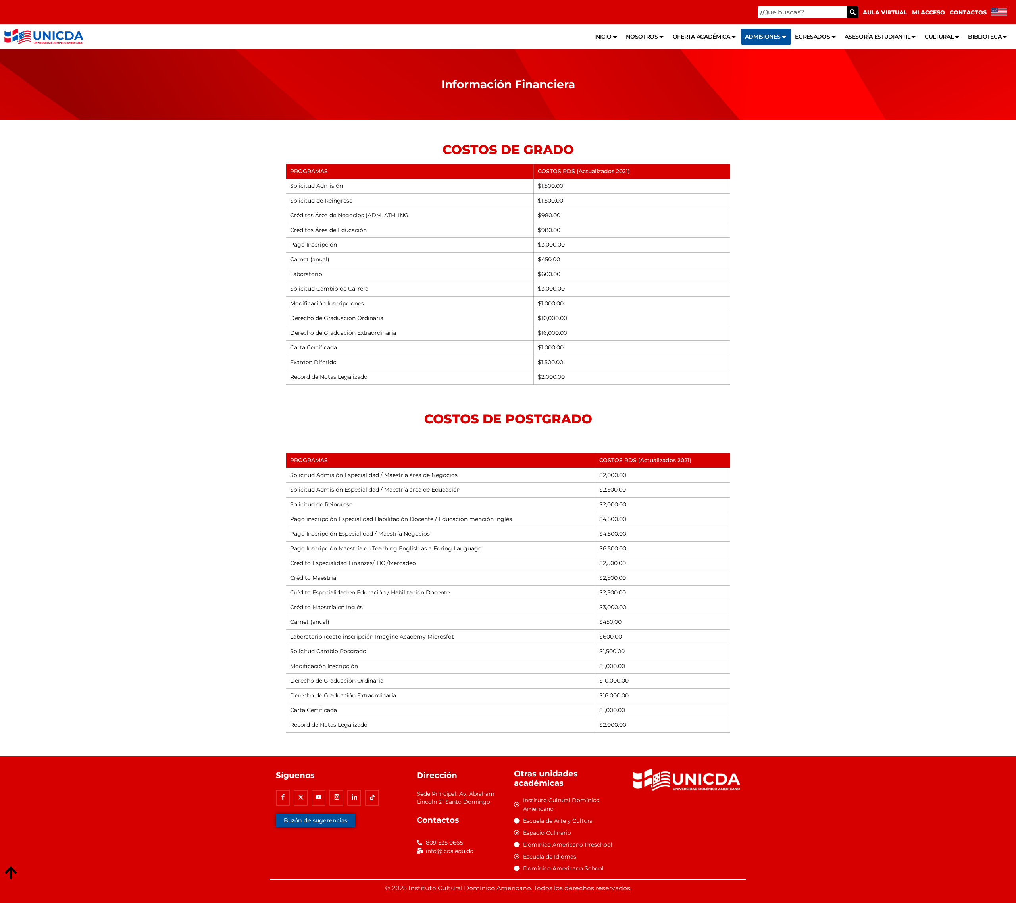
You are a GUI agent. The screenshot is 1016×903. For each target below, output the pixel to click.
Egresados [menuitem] (812, 36)
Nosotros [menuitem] (642, 36)
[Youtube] (318, 798)
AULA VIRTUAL (885, 12)
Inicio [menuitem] (602, 36)
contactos (968, 12)
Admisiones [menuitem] (763, 36)
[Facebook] (283, 798)
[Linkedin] (354, 798)
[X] (301, 798)
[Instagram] (336, 798)
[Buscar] (852, 12)
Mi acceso (928, 12)
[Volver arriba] (11, 873)
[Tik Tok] (372, 798)
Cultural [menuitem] (939, 36)
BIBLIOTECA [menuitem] (984, 36)
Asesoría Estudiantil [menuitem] (877, 36)
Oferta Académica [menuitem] (701, 36)
